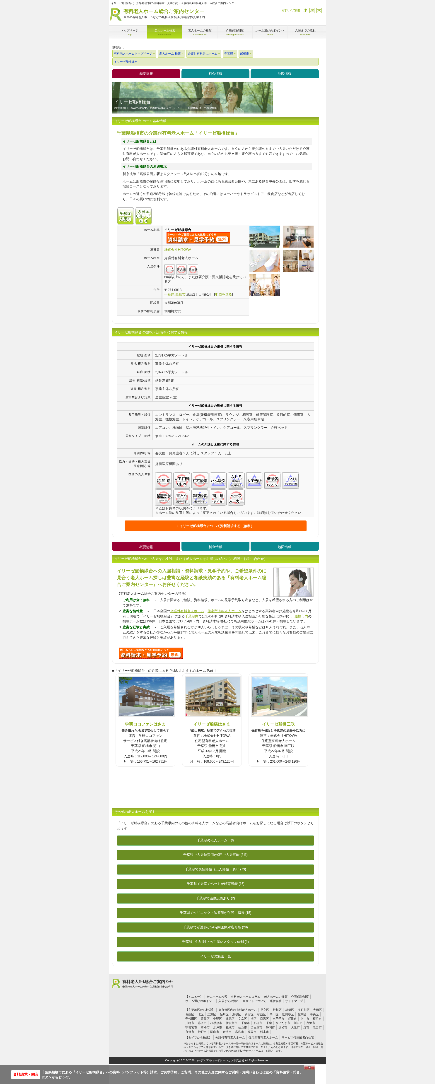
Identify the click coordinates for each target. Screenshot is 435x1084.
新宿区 (249, 1014)
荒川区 (277, 1010)
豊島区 (205, 1018)
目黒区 (264, 1018)
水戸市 (217, 1027)
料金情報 (215, 73)
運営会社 (276, 1001)
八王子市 (278, 1018)
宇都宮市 (191, 1027)
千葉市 (245, 1023)
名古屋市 (256, 1027)
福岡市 (252, 1031)
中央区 (314, 1014)
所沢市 (310, 1023)
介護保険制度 (300, 996)
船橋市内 (301, 616)
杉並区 (261, 1014)
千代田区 (191, 1018)
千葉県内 (191, 616)
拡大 (319, 10)
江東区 (211, 1014)
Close (309, 1067)
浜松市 (282, 1027)
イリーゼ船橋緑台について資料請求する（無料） (216, 526)
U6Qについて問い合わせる (151, 653)
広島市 (239, 1031)
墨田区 (274, 1014)
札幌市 (230, 1027)
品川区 (224, 1014)
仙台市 (242, 1027)
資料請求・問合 (26, 1074)
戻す (312, 10)
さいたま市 (283, 1023)
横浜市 (317, 1018)
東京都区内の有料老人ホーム (237, 1010)
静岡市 (270, 1027)
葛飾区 (189, 1014)
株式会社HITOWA (177, 249)
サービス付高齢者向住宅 (298, 1037)
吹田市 (317, 1027)
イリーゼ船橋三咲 (278, 724)
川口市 (298, 1023)
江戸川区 (303, 1010)
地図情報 (284, 73)
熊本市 (264, 1031)
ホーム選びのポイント (200, 1001)
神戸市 (202, 1031)
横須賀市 (231, 1023)
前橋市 (205, 1027)
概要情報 (146, 73)
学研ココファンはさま (145, 724)
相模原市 (216, 1023)
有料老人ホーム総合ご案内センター (164, 13)
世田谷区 (288, 1014)
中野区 (217, 1018)
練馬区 (230, 1018)
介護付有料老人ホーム (187, 611)
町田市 (292, 1018)
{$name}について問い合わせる (198, 237)
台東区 (301, 1014)
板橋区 (289, 1010)
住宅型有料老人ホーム (225, 611)
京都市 (189, 1031)
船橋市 (258, 1023)
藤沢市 (202, 1023)
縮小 (305, 10)
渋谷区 (236, 1014)
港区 (253, 1018)
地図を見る (223, 294)
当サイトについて (254, 1001)
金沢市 (227, 1031)
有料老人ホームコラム (245, 996)
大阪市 (295, 1027)
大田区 (317, 1010)
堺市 (306, 1027)
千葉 (269, 1023)
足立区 (264, 1010)
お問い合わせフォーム (248, 1050)
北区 (201, 1014)
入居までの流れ (228, 1001)
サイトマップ (294, 1001)
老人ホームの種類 (276, 996)
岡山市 (214, 1031)
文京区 (242, 1018)
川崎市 (189, 1023)
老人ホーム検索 (217, 996)
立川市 (304, 1018)
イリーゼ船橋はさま (211, 724)
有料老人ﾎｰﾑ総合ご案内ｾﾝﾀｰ (148, 983)
